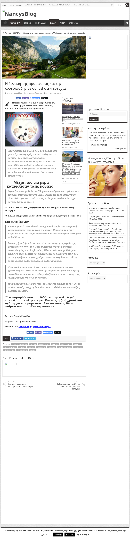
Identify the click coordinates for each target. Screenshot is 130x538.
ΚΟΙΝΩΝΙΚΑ (15, 23)
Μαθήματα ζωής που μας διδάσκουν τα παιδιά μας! (72, 119)
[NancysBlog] (20, 13)
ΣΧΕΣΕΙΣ (27, 23)
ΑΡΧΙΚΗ (28, 5)
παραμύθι (78, 347)
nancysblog (44, 344)
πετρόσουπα (9, 350)
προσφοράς (22, 350)
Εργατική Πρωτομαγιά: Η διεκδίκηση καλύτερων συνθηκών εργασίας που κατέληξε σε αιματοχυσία (105, 231)
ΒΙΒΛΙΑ (53, 23)
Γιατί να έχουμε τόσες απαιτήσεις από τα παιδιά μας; (21, 384)
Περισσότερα (82, 534)
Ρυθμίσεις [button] (70, 534)
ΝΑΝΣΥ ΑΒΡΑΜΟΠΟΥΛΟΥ (59, 5)
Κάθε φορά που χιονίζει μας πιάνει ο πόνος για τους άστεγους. (68, 385)
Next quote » (120, 148)
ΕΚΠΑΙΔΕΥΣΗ (40, 23)
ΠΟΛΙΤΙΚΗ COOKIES (81, 5)
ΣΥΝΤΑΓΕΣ (73, 23)
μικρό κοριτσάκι (65, 347)
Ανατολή (77, 344)
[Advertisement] (107, 88)
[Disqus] (44, 424)
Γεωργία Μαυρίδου (14, 93)
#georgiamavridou (20, 344)
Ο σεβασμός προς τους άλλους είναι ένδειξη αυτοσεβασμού (72, 142)
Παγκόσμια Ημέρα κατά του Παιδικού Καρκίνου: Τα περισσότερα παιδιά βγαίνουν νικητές (106, 239)
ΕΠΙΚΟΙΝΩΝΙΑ (40, 5)
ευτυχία (22, 347)
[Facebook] (110, 4)
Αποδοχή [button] (58, 534)
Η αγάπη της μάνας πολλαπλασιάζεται (106, 216)
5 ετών (33, 344)
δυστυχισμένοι (10, 347)
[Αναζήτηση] (127, 5)
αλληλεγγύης (66, 344)
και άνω (31, 347)
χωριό (32, 350)
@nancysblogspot (42, 326)
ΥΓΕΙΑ (62, 23)
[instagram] (112, 4)
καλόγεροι (41, 347)
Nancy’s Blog (25, 326)
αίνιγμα (55, 344)
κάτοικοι (52, 347)
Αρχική (7, 33)
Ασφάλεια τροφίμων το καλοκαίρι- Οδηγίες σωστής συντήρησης (104, 209)
